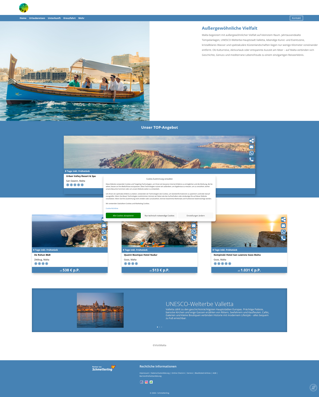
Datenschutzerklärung (160, 373)
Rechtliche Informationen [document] (158, 366)
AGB (214, 373)
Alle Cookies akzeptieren (123, 215)
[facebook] (142, 383)
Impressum (144, 373)
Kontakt (296, 18)
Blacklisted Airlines (203, 373)
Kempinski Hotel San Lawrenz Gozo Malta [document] (237, 255)
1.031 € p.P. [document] (251, 270)
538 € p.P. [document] (71, 270)
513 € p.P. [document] (160, 270)
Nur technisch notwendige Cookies (159, 215)
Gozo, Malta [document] (130, 259)
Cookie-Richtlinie (112, 208)
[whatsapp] (151, 383)
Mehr (81, 18)
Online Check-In (178, 373)
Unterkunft (54, 18)
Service (190, 373)
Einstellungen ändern (196, 215)
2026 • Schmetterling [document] (160, 393)
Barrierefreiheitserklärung (150, 376)
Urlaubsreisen (37, 18)
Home (23, 18)
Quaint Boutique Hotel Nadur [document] (140, 255)
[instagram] (146, 383)
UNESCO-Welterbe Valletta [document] (199, 304)
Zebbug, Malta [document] (41, 259)
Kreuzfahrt (69, 18)
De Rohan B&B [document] (42, 255)
